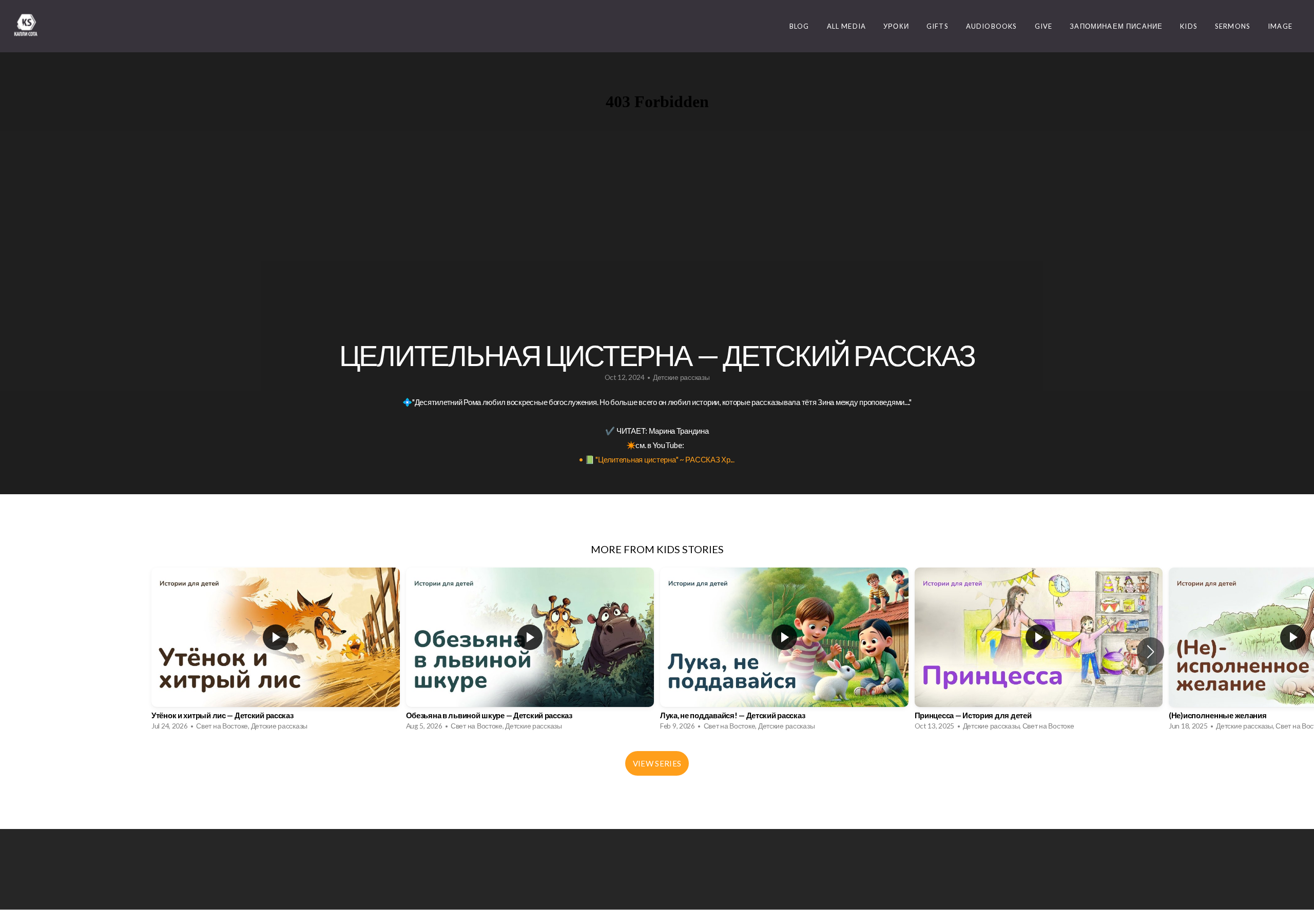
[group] (275, 652)
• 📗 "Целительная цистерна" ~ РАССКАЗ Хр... (657, 459)
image (1280, 26)
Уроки (896, 26)
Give (1044, 26)
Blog (799, 26)
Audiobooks (991, 26)
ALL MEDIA (846, 26)
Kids (1188, 26)
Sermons (1232, 26)
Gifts (937, 26)
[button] (1150, 651)
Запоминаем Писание (1116, 26)
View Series (657, 763)
